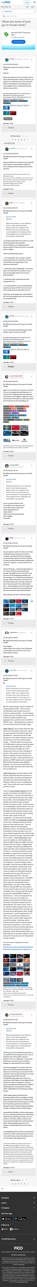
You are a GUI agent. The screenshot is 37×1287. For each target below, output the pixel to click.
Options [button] (35, 11)
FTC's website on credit (22, 1282)
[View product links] (34, 1197)
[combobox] (18, 16)
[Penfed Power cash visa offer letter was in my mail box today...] (23, 136)
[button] (31, 59)
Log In (27, 2)
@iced (5, 330)
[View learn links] (34, 1202)
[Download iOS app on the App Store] (7, 1219)
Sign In (32, 7)
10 (10, 1167)
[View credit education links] (34, 1239)
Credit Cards (8, 11)
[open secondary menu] (34, 2)
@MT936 (9, 217)
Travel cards (8, 118)
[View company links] (34, 1207)
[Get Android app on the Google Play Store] (20, 1219)
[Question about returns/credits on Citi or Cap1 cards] (26, 136)
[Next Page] (27, 140)
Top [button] (2, 1189)
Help (27, 7)
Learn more (21, 1264)
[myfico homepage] (6, 2)
